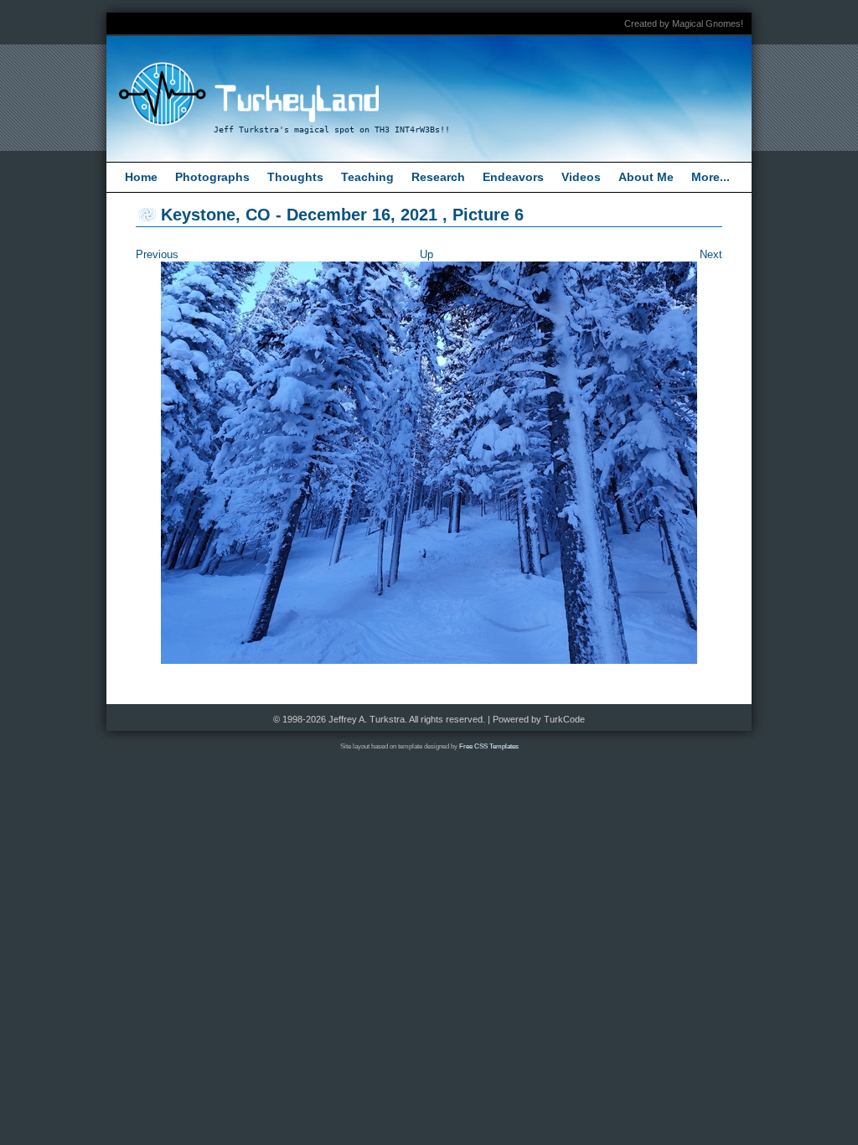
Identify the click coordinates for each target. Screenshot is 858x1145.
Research (438, 177)
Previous (157, 254)
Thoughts (295, 177)
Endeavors (513, 177)
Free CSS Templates (489, 746)
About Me (646, 177)
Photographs (212, 177)
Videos (581, 177)
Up (426, 254)
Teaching (367, 177)
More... (710, 177)
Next (711, 254)
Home (141, 177)
